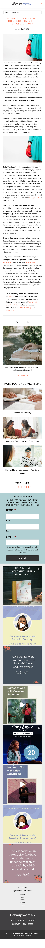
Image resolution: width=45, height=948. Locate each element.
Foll (20, 888)
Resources (28, 924)
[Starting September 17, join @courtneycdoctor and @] (22, 585)
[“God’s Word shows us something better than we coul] (22, 705)
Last (7, 531)
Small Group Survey (22, 413)
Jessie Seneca (8, 262)
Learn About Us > (22, 375)
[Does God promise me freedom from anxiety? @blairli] (22, 824)
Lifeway (11, 297)
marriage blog (11, 311)
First (8, 521)
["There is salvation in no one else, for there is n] (22, 863)
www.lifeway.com (22, 936)
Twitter (23, 897)
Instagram (22, 894)
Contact (16, 924)
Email (11, 537)
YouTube (22, 905)
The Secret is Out (32, 262)
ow (25, 888)
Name (11, 510)
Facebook (22, 899)
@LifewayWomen (22, 891)
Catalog (31, 920)
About (21, 920)
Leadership (22, 487)
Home (12, 920)
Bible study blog (25, 308)
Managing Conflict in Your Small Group (22, 442)
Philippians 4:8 (34, 198)
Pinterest (22, 902)
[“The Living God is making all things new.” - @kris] (22, 784)
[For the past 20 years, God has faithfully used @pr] (22, 744)
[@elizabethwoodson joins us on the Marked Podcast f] (22, 625)
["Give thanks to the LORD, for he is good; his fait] (22, 665)
